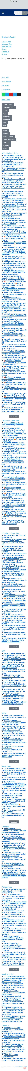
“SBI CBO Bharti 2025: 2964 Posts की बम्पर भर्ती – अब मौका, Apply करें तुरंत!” (13, 815)
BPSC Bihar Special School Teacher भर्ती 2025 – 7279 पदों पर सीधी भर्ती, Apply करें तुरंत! (13, 865)
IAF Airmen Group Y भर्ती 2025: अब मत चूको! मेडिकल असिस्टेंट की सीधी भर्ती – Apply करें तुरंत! (14, 611)
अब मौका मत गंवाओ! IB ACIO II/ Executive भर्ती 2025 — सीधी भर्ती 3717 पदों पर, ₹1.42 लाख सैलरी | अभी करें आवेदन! (13, 278)
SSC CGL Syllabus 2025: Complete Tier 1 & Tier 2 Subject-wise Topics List (13, 676)
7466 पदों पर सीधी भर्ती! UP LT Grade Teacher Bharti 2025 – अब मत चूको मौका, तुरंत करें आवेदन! (14, 252)
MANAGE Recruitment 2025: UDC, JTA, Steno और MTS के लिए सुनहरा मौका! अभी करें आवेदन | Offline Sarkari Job (14, 511)
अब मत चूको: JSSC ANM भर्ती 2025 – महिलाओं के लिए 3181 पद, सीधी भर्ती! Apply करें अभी (14, 341)
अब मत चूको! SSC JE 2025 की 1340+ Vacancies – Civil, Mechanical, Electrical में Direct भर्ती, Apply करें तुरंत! (14, 660)
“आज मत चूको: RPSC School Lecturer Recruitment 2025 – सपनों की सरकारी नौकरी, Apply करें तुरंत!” (14, 299)
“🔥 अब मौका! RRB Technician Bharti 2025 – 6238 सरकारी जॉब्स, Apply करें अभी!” (14, 516)
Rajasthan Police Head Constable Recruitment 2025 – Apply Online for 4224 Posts (14, 925)
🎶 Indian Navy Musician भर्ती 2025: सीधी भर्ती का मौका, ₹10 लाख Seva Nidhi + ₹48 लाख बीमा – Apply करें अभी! (13, 409)
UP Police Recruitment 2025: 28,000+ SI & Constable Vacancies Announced (13, 916)
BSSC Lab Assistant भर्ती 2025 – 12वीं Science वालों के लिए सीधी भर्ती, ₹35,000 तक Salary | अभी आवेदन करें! (13, 981)
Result (4, 49)
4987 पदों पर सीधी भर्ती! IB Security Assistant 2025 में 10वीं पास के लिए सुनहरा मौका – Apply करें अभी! (13, 258)
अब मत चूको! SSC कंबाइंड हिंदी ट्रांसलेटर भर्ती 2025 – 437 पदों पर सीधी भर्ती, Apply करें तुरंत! (14, 685)
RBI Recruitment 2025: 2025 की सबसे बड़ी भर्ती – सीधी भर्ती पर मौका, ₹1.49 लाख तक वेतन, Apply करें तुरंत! (14, 346)
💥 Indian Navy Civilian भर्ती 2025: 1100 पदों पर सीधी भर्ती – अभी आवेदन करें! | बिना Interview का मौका (14, 398)
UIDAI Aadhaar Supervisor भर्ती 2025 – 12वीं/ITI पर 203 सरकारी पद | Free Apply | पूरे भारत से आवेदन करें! (14, 227)
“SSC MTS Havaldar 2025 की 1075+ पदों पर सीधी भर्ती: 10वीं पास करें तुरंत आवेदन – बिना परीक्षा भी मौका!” (13, 522)
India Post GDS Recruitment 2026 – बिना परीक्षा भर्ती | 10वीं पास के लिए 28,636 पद (12, 175)
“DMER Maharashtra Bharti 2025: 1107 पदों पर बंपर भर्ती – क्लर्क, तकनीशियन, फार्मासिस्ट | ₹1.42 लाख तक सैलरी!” (14, 640)
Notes (4, 54)
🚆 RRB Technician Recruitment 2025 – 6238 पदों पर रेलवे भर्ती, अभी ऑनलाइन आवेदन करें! (14, 373)
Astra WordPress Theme (21, 1066)
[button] (3, 13)
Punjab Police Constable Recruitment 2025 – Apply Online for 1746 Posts (14, 948)
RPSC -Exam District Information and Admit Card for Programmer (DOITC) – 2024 (14, 755)
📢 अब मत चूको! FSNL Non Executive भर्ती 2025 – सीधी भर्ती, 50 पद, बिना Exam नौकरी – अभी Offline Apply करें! (14, 368)
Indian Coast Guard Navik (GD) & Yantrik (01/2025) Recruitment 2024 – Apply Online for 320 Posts (14, 959)
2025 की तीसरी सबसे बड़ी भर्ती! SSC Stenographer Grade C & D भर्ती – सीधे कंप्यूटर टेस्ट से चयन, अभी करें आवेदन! (13, 691)
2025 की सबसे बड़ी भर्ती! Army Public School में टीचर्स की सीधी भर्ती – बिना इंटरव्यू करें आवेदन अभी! (14, 875)
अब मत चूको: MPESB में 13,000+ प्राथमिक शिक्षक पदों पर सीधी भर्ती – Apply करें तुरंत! (13, 335)
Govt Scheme (6, 81)
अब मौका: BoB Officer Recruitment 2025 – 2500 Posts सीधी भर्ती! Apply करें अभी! (14, 389)
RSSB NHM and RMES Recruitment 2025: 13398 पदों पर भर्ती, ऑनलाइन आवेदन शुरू (13, 992)
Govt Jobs (5, 77)
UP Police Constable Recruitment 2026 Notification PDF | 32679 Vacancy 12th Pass (14, 215)
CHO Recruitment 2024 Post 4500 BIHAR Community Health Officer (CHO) (12, 1012)
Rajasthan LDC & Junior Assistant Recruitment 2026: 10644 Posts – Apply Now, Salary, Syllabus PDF (14, 200)
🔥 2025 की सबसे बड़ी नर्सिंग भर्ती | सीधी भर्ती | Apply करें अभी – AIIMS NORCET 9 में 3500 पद (14, 238)
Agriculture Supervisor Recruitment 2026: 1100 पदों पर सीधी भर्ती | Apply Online (14, 209)
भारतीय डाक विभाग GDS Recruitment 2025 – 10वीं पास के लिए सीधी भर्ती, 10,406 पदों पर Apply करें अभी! (13, 505)
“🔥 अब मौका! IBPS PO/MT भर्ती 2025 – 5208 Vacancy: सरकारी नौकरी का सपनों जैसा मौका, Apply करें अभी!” (14, 801)
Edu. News (5, 86)
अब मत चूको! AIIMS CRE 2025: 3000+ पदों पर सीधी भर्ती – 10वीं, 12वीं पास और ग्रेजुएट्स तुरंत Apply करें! (14, 330)
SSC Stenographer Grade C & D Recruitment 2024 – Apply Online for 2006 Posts (14, 954)
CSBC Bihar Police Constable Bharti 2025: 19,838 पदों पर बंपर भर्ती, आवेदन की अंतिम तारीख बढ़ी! (12, 907)
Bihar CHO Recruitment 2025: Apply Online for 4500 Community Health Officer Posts (13, 987)
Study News (6, 90)
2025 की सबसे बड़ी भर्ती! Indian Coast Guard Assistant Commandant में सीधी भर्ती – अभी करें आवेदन (14, 267)
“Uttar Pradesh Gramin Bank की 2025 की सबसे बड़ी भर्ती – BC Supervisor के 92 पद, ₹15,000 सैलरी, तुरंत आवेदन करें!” (14, 357)
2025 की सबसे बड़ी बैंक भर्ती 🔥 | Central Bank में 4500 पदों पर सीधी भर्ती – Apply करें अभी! (13, 806)
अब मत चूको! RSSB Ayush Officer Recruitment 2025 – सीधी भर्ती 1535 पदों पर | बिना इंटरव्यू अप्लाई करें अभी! (13, 272)
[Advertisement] (14, 25)
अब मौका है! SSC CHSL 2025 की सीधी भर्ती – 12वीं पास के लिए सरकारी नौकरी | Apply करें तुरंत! (14, 634)
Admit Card (6, 47)
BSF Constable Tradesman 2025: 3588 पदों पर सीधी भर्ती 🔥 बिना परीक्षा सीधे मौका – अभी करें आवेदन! (14, 243)
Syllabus (5, 52)
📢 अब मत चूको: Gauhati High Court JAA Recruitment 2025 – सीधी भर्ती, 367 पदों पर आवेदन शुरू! (14, 384)
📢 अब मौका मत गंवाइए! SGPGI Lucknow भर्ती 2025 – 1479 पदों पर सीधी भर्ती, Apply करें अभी (13, 379)
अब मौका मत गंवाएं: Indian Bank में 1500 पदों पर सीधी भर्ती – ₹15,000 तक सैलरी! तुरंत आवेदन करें (14, 310)
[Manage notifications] (24, 1068)
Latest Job (6, 42)
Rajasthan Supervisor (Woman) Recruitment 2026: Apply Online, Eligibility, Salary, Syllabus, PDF (13, 180)
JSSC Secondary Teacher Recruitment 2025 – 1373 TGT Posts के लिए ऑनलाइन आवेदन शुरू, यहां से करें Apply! (14, 870)
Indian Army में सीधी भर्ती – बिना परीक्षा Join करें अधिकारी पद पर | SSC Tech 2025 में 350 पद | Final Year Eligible (14, 233)
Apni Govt (6, 100)
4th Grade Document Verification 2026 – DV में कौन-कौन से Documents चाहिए (14, 170)
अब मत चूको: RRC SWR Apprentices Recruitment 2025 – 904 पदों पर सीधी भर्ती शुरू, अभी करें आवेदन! (14, 315)
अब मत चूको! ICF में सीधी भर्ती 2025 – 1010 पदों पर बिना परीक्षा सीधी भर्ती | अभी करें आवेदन (13, 324)
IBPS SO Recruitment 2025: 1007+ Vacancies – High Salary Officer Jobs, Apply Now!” (12, 795)
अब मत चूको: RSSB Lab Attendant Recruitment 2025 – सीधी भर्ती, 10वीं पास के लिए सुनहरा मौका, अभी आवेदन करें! (13, 352)
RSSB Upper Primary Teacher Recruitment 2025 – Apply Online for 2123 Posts (14, 294)
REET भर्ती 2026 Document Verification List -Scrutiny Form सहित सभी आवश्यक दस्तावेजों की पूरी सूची (14, 830)
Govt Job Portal (8, 37)
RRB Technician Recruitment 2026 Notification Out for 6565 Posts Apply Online (12, 164)
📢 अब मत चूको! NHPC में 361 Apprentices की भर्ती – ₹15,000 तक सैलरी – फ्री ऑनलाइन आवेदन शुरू (14, 362)
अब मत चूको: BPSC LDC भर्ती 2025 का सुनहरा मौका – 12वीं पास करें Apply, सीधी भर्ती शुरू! (13, 404)
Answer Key (7, 44)
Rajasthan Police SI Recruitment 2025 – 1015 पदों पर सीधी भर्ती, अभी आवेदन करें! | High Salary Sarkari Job (14, 305)
